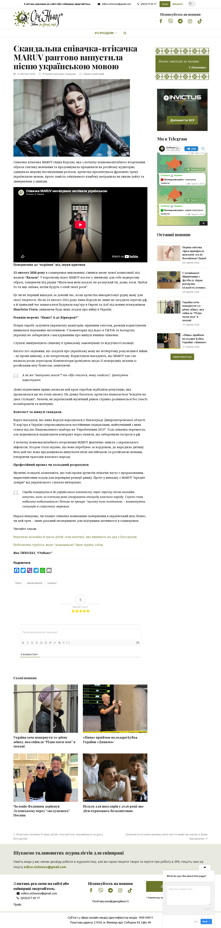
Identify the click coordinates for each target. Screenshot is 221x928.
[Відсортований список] (41, 643)
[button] (125, 33)
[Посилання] (59, 643)
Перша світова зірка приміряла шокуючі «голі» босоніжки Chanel (194, 253)
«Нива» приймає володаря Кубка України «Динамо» (110, 739)
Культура (59, 73)
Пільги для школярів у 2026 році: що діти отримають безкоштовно (113, 808)
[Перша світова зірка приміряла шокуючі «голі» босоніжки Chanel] (168, 253)
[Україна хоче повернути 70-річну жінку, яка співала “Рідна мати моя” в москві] (168, 306)
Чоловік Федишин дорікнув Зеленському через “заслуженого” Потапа (41, 810)
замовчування (34, 583)
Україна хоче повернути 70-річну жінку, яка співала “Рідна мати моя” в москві (44, 741)
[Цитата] (50, 643)
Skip (196, 921)
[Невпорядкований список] (46, 643)
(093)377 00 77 (148, 4)
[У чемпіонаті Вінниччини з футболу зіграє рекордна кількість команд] (168, 279)
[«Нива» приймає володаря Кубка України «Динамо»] (168, 340)
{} (63, 642)
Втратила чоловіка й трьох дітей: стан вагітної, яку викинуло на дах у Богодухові (75, 537)
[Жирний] (23, 643)
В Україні (48, 73)
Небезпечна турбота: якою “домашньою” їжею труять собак (58, 545)
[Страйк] (36, 643)
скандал (52, 583)
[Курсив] (27, 643)
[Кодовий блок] (55, 643)
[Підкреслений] (32, 643)
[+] (68, 642)
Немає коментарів (93, 73)
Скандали (70, 73)
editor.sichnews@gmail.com (116, 4)
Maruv (18, 583)
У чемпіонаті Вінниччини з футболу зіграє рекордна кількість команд (193, 280)
